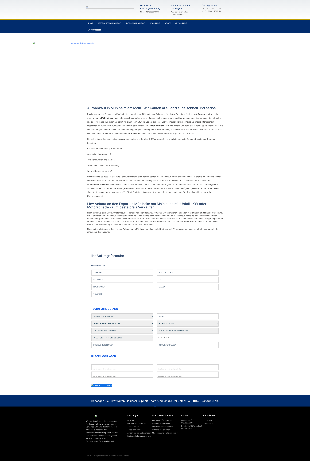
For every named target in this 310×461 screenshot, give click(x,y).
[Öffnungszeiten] (197, 8)
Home (90, 23)
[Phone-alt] (210, 26)
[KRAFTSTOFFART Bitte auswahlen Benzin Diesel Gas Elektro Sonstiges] (122, 338)
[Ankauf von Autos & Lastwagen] (167, 10)
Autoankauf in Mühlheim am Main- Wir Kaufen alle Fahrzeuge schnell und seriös (151, 108)
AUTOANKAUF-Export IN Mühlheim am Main (233, 52)
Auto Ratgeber (94, 30)
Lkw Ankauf (155, 23)
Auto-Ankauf (181, 23)
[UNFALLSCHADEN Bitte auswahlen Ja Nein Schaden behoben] (188, 331)
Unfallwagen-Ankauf (135, 23)
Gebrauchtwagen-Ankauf (109, 23)
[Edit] (218, 26)
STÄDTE (168, 23)
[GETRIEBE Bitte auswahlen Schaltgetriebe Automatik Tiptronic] (122, 331)
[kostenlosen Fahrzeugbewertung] (136, 8)
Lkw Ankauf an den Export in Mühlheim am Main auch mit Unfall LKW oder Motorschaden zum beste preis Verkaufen (146, 205)
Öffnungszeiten (209, 5)
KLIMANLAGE (163, 337)
